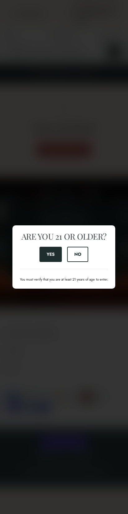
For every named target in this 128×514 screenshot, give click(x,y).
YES (51, 254)
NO (77, 254)
